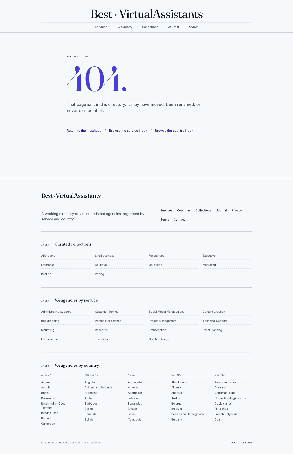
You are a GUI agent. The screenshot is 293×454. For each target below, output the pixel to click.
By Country (125, 26)
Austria (175, 398)
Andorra (176, 392)
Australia (220, 387)
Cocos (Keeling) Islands (230, 398)
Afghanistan (135, 382)
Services (101, 26)
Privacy (237, 210)
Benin (45, 392)
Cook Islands (223, 403)
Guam (218, 419)
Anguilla (90, 382)
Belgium (176, 408)
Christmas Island (225, 392)
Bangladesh (136, 403)
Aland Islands (180, 382)
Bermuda (90, 414)
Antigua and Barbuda (98, 387)
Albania (176, 387)
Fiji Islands (221, 408)
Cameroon (48, 423)
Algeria (45, 382)
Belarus (176, 403)
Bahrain (133, 398)
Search (193, 26)
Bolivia (89, 419)
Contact (179, 219)
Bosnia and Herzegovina (187, 414)
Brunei (132, 414)
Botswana (47, 398)
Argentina (91, 392)
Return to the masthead (84, 131)
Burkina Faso (49, 413)
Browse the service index (128, 131)
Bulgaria (176, 419)
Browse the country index (174, 131)
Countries (184, 210)
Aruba (88, 398)
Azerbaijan (135, 392)
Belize (89, 408)
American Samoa (226, 382)
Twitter (233, 442)
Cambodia (134, 419)
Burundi (46, 418)
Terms (164, 219)
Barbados (91, 403)
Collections (150, 26)
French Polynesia (226, 414)
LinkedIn (247, 442)
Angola (45, 387)
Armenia (133, 387)
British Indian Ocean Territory (54, 405)
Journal (173, 26)
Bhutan (132, 408)
